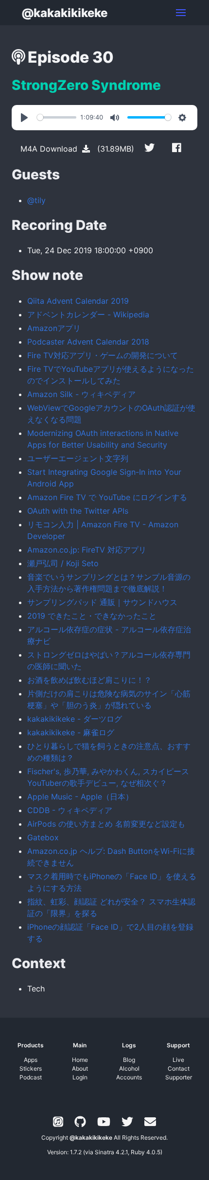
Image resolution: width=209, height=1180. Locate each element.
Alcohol (129, 1068)
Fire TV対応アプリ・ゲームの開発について (102, 355)
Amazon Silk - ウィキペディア (81, 394)
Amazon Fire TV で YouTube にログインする (107, 497)
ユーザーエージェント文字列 (77, 458)
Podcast (30, 1077)
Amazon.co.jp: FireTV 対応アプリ (86, 550)
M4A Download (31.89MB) (77, 149)
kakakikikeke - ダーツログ (74, 719)
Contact (179, 1068)
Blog (129, 1059)
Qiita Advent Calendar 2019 (78, 301)
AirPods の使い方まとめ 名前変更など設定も (106, 824)
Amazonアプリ (54, 328)
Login (79, 1077)
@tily (36, 200)
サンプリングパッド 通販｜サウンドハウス (102, 602)
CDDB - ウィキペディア (69, 810)
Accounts (129, 1077)
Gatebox (43, 837)
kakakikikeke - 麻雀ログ (70, 732)
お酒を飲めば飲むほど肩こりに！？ (89, 680)
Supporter (178, 1077)
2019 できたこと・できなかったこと (92, 616)
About (80, 1068)
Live (178, 1059)
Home (80, 1059)
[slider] (56, 117)
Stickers (30, 1068)
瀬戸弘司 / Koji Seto (63, 563)
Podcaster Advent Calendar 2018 (88, 342)
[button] (181, 12)
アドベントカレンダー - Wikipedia (88, 314)
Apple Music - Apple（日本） (80, 796)
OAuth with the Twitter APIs (77, 511)
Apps (30, 1059)
